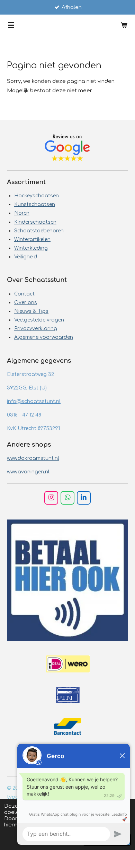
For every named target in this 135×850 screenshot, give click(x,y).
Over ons (25, 302)
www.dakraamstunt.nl (33, 458)
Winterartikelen (32, 239)
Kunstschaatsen (34, 204)
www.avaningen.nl (28, 471)
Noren (21, 213)
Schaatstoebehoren (39, 230)
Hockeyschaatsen (36, 195)
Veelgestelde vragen (39, 320)
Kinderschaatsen (35, 222)
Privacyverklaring (35, 328)
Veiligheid (25, 256)
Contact (24, 294)
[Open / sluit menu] (11, 25)
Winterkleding (31, 248)
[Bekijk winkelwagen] (124, 25)
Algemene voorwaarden (43, 337)
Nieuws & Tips (31, 311)
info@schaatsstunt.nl (34, 401)
